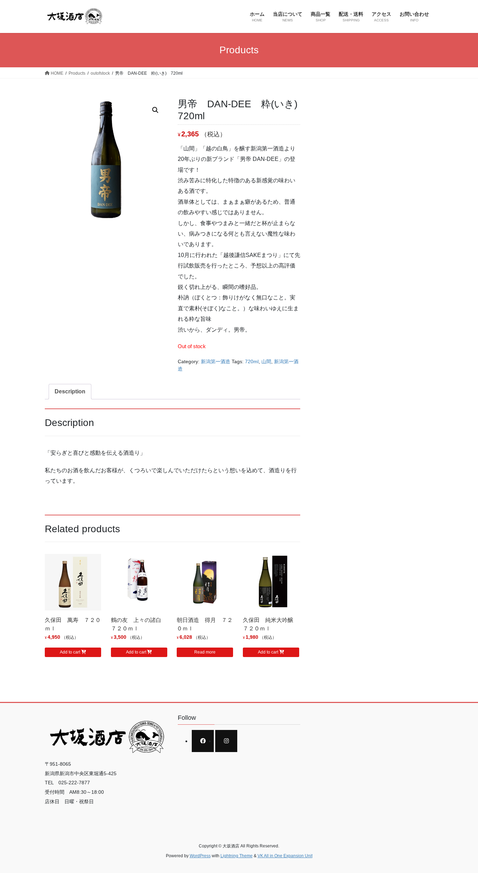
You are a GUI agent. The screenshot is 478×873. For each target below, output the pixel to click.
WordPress (200, 855)
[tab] (70, 391)
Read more (205, 652)
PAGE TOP (460, 840)
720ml (252, 361)
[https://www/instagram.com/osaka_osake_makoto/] (226, 741)
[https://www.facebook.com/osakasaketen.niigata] (203, 741)
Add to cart (70, 652)
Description (70, 391)
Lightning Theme (236, 855)
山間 (266, 361)
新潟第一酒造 (215, 361)
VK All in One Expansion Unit (285, 855)
